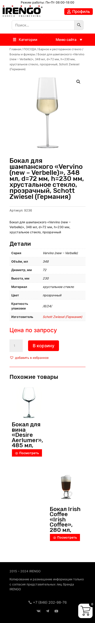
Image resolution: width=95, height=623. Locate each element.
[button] (28, 39)
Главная (15, 49)
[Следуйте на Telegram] (47, 611)
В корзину (43, 345)
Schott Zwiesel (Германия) (62, 317)
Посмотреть (29, 453)
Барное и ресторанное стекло (60, 49)
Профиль (81, 11)
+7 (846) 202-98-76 (50, 602)
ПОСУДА (29, 49)
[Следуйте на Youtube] (56, 611)
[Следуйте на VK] (38, 611)
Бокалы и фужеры (22, 54)
